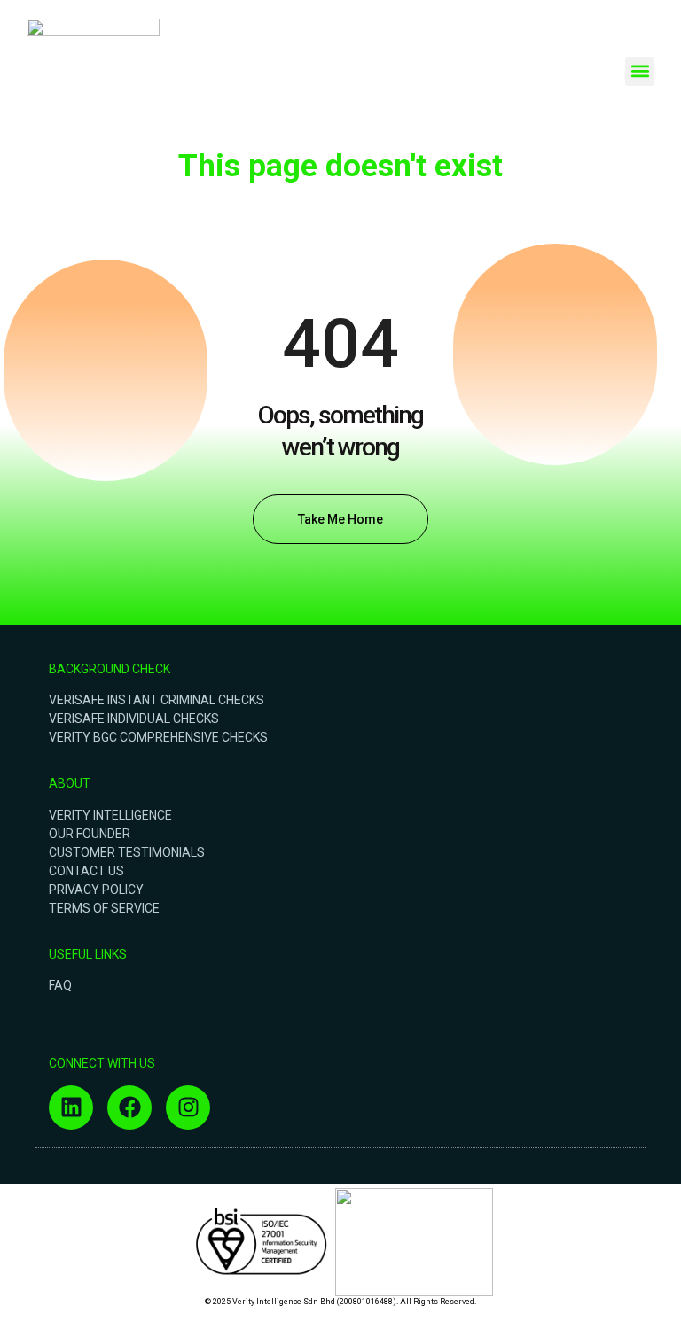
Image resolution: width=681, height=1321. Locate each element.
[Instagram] (188, 1107)
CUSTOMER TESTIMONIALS (127, 852)
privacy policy (96, 889)
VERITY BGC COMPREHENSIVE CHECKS (158, 737)
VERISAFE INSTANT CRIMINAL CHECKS (156, 700)
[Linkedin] (71, 1107)
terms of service (104, 908)
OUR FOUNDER (89, 834)
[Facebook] (129, 1107)
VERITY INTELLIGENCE (110, 815)
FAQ (60, 985)
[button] (639, 71)
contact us (86, 871)
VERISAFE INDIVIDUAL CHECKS (134, 718)
